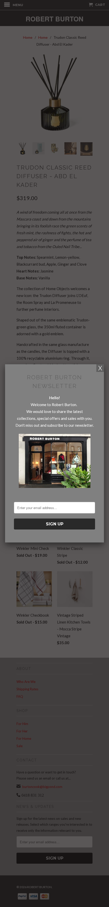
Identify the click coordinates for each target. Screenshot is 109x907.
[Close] (100, 368)
